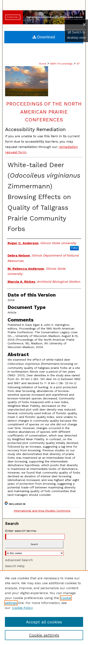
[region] (44, 607)
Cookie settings (44, 635)
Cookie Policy (22, 608)
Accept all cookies (44, 621)
